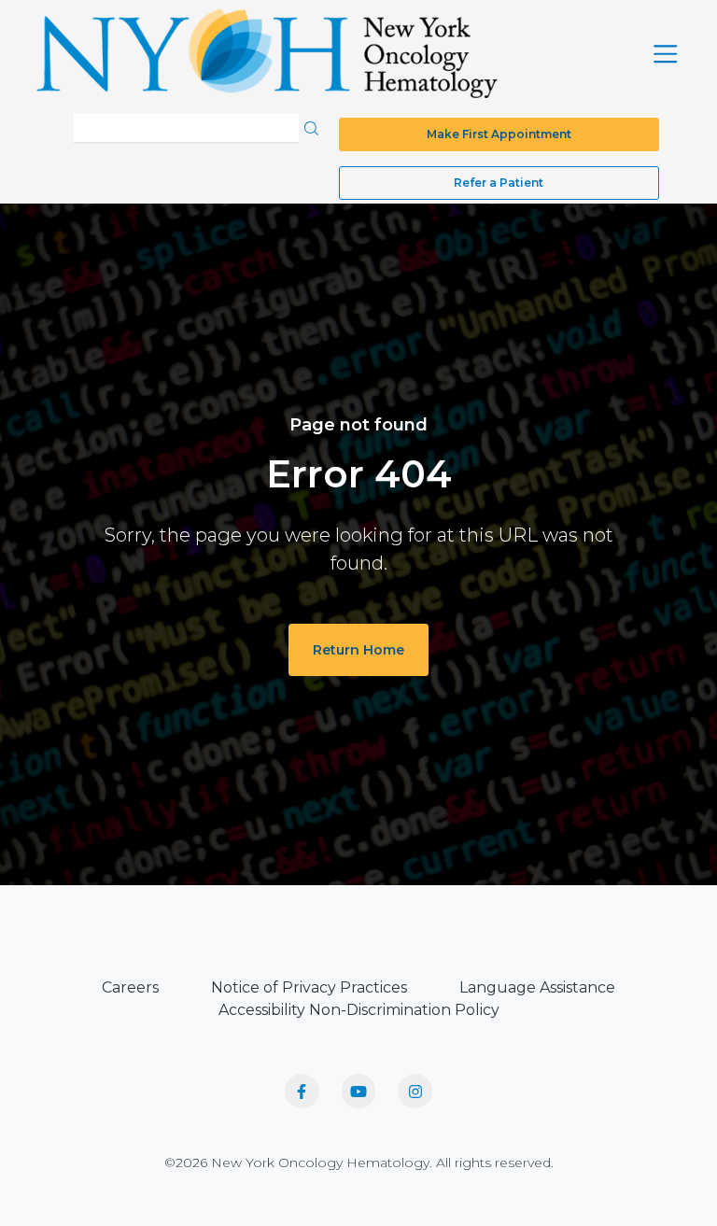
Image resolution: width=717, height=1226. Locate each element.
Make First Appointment (499, 134)
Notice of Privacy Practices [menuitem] (309, 987)
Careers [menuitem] (130, 987)
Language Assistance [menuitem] (537, 987)
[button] (311, 127)
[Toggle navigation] (665, 53)
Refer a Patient (498, 183)
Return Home (358, 649)
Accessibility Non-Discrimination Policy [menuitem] (358, 1010)
